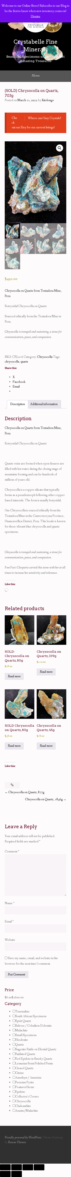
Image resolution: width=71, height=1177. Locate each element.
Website (10, 940)
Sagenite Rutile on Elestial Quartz (35, 1049)
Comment (12, 851)
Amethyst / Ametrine (28, 1078)
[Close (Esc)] (39, 1167)
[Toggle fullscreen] (16, 1167)
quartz (24, 362)
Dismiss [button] (35, 16)
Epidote (20, 1092)
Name (9, 903)
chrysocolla (12, 362)
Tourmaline (22, 1012)
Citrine (19, 1073)
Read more (14, 676)
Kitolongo (48, 100)
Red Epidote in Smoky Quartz (33, 1059)
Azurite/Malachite (26, 1111)
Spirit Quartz (23, 1021)
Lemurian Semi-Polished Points (34, 1063)
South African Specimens (31, 1016)
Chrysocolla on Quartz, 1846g (44, 799)
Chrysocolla (44, 357)
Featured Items (24, 1087)
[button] (59, 148)
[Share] (27, 1167)
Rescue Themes (17, 1142)
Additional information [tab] (44, 404)
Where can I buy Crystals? (44, 118)
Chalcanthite (23, 1106)
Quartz (19, 1045)
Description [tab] (17, 404)
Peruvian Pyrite (24, 1082)
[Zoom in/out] (5, 1167)
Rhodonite (21, 1040)
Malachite (21, 1030)
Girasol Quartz (24, 1068)
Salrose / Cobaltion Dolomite (33, 1026)
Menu (36, 75)
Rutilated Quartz (25, 1054)
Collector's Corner (27, 1097)
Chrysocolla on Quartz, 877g (26, 792)
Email (9, 922)
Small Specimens (26, 1035)
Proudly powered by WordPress (23, 1137)
